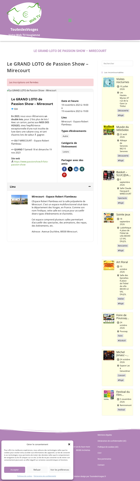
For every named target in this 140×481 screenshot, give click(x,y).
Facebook (64, 169)
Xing (82, 169)
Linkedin (76, 169)
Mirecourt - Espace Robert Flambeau (74, 123)
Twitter (70, 169)
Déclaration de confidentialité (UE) (112, 441)
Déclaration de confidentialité (45, 476)
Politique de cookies (24, 476)
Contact (101, 465)
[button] (69, 444)
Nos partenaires (104, 459)
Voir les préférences (59, 469)
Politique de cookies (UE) (108, 447)
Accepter (15, 469)
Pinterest (64, 175)
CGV (99, 453)
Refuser (37, 469)
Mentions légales (105, 435)
